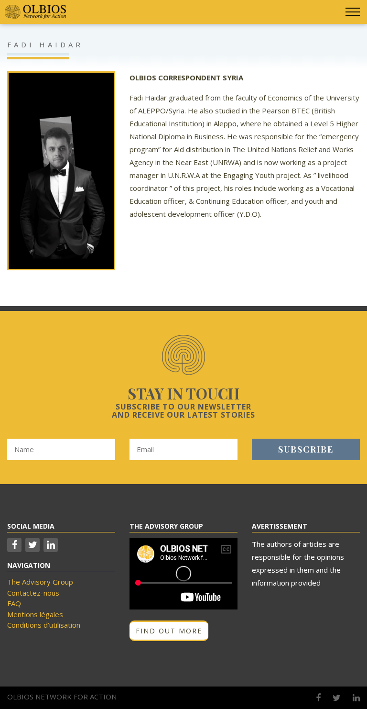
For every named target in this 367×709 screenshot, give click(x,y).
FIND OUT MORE (169, 630)
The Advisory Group (40, 582)
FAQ (14, 603)
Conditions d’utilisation (43, 625)
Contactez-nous (33, 593)
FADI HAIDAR (45, 44)
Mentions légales (35, 614)
